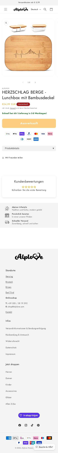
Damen (9, 378)
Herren (9, 371)
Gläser (9, 397)
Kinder (9, 384)
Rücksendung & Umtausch (17, 334)
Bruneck (9, 282)
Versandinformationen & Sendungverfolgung (26, 328)
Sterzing (9, 276)
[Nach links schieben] (23, 82)
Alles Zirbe (11, 403)
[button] (6, 9)
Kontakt (9, 312)
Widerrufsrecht (12, 341)
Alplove (25, 448)
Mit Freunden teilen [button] (14, 157)
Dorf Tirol (10, 292)
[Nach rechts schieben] (35, 82)
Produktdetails (12, 148)
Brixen (8, 287)
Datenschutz (11, 347)
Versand (12, 108)
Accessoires (11, 391)
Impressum (10, 354)
